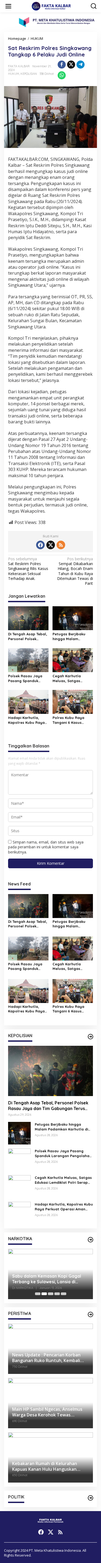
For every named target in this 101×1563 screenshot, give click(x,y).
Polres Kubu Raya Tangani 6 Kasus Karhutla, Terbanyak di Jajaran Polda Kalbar (71, 720)
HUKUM (13, 74)
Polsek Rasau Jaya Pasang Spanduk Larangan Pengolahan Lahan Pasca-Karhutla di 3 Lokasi (28, 678)
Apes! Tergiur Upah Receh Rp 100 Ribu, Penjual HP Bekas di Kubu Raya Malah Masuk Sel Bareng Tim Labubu (53, 1279)
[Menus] (8, 6)
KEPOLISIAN (28, 74)
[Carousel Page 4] (57, 1293)
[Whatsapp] (62, 75)
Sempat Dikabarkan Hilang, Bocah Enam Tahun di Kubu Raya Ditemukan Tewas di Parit (75, 571)
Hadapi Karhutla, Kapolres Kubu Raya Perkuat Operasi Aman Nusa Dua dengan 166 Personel (28, 720)
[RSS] (61, 545)
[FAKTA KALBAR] (52, 5)
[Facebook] (40, 545)
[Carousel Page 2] (44, 1293)
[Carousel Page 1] (37, 1293)
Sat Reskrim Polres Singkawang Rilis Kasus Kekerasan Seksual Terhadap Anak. (28, 569)
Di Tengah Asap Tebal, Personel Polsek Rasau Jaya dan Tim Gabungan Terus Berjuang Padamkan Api (27, 636)
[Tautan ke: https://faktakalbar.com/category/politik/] (90, 1498)
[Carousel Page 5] (63, 1293)
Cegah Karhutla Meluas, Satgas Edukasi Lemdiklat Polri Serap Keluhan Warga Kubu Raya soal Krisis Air (70, 678)
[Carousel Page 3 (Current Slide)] (50, 1293)
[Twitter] (50, 545)
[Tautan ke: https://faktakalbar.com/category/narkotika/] (90, 1239)
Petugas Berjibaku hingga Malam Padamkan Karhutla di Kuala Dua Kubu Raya (73, 636)
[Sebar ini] (62, 65)
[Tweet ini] (71, 65)
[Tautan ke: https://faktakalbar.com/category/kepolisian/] (90, 1036)
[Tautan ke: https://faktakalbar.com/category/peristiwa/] (90, 1314)
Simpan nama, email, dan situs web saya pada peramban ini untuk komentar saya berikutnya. (45, 846)
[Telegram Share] (80, 65)
